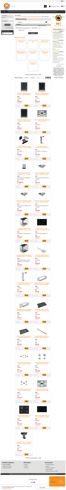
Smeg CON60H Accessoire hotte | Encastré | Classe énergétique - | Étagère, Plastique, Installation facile (42, 284)
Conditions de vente (50, 464)
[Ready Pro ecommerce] (33, 482)
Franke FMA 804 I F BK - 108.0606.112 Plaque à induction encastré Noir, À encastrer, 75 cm (42, 230)
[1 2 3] (40, 132)
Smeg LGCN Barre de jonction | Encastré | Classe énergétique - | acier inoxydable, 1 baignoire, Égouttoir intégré (42, 337)
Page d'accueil (4, 11)
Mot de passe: (5, 21)
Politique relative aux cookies (6, 488)
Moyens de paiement (7, 467)
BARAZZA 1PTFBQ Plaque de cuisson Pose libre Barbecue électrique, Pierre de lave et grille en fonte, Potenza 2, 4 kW (42, 95)
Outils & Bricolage (53, 11)
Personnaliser (42, 487)
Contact (26, 466)
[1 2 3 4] (40, 322)
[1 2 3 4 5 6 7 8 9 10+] (22, 348)
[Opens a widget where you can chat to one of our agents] (57, 483)
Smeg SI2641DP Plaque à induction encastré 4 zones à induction (58, 55)
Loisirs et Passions (44, 11)
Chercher (20, 22)
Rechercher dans (19, 27)
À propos (26, 464)
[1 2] (22, 106)
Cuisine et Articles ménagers (22, 11)
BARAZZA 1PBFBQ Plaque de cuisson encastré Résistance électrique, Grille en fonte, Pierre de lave (24, 95)
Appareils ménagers (11, 11)
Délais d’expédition (7, 464)
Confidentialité (49, 469)
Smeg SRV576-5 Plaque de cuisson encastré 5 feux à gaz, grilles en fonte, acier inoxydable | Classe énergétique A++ (41, 390)
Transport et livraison (7, 466)
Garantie (47, 466)
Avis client (26, 467)
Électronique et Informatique (34, 11)
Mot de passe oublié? (9, 27)
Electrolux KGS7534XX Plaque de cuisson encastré (42, 120)
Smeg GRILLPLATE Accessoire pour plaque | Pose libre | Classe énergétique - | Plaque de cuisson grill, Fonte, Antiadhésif (42, 311)
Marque (20, 30)
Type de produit (34, 27)
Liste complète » (61, 64)
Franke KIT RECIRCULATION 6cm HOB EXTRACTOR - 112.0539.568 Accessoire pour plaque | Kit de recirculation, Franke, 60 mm (24, 256)
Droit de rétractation (50, 467)
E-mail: (3, 17)
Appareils (22, 25)
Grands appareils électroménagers (31, 25)
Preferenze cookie (33, 479)
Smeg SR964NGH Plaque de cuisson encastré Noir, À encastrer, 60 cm (24, 417)
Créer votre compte (9, 28)
